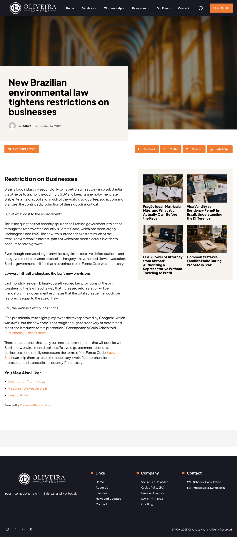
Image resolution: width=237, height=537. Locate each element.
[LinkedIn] (23, 529)
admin (26, 126)
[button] (201, 8)
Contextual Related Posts (36, 405)
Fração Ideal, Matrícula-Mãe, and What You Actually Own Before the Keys (163, 212)
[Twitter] (31, 529)
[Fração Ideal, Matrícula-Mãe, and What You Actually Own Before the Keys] (163, 188)
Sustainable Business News (25, 333)
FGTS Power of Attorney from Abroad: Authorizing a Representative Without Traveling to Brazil (163, 265)
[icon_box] (204, 482)
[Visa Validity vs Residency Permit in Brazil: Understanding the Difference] (207, 188)
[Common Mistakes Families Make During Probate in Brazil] (207, 239)
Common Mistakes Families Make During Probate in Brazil (204, 261)
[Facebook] (15, 529)
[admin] (13, 125)
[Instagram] (7, 529)
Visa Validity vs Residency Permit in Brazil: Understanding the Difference (204, 212)
